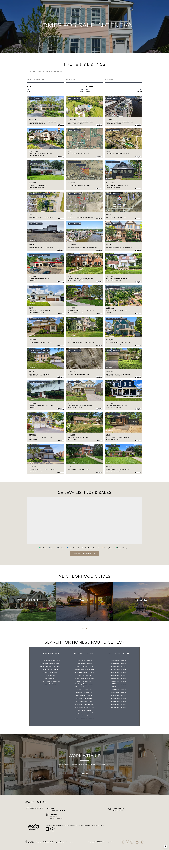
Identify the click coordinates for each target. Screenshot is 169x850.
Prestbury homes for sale (84, 692)
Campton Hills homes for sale (84, 678)
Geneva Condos (50, 678)
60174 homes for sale (118, 666)
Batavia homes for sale (84, 663)
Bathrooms (70, 79)
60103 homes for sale (118, 704)
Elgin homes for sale (84, 710)
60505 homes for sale (118, 692)
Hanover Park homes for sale (84, 719)
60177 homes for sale (118, 687)
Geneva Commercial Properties (50, 660)
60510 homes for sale (118, 663)
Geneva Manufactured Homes (50, 666)
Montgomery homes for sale (84, 713)
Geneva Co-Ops (50, 675)
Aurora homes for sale (84, 689)
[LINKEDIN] (132, 842)
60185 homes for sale (118, 675)
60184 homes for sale (118, 681)
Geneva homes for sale (84, 660)
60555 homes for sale (118, 698)
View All (84, 629)
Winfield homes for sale (84, 695)
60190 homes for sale (118, 701)
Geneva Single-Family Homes (50, 681)
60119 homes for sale (118, 689)
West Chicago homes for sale (84, 669)
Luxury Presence (66, 842)
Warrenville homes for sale (84, 687)
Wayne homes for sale (84, 675)
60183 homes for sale (118, 678)
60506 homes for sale (118, 695)
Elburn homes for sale (84, 681)
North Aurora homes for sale (84, 672)
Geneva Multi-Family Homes (50, 663)
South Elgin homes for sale (84, 684)
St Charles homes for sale (84, 666)
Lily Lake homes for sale (84, 701)
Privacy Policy (108, 842)
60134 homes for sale (118, 660)
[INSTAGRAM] (127, 842)
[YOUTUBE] (137, 842)
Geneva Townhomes (50, 684)
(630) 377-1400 (118, 810)
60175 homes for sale (118, 672)
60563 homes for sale (118, 707)
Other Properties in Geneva (50, 669)
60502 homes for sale (118, 684)
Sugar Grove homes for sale (84, 704)
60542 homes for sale (118, 669)
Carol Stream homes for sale (84, 707)
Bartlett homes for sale (84, 698)
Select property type (35, 79)
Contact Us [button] (84, 773)
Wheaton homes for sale (84, 716)
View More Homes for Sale (84, 553)
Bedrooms (109, 79)
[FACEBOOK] (122, 842)
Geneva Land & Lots (50, 672)
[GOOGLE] (141, 842)
